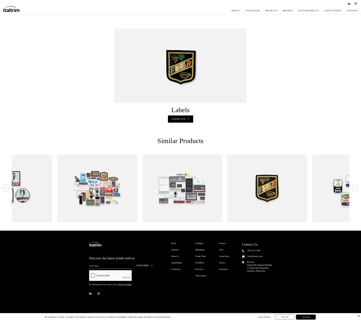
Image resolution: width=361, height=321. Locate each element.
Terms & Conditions (125, 285)
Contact (352, 10)
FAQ (221, 250)
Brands (288, 10)
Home (173, 243)
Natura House (200, 276)
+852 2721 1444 (253, 250)
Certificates (175, 269)
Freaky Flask (200, 256)
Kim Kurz (199, 269)
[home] (11, 10)
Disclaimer (223, 269)
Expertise (175, 250)
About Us (175, 256)
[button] (6, 188)
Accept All (306, 317)
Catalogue (252, 10)
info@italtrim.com (254, 256)
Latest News (332, 10)
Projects (271, 10)
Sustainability (308, 10)
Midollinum (200, 250)
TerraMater (199, 263)
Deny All (285, 317)
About (235, 10)
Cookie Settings (264, 317)
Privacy (222, 263)
